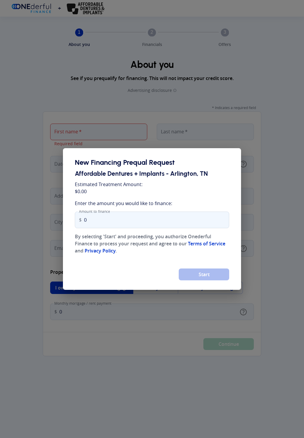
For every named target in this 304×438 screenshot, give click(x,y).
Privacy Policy (100, 250)
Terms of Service (206, 243)
